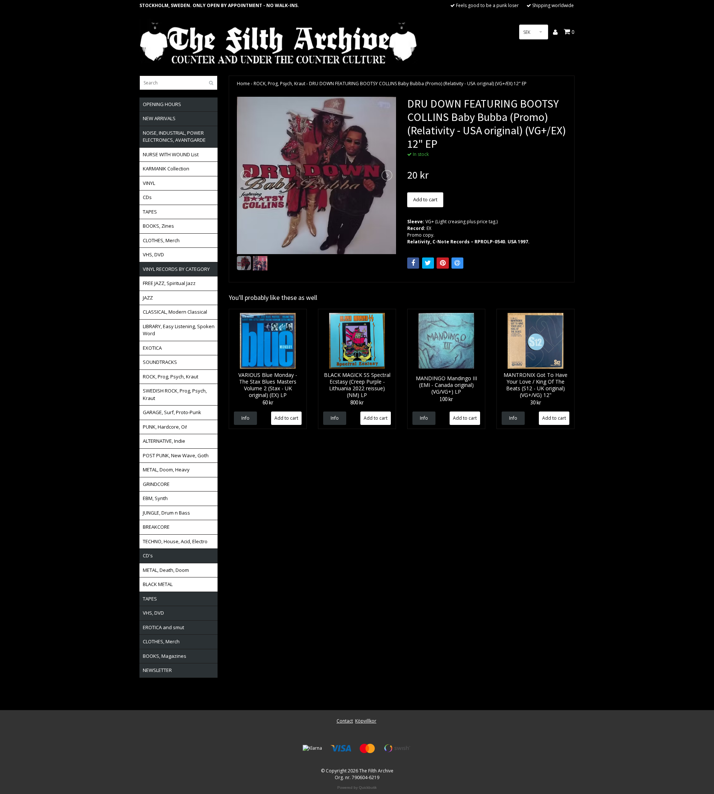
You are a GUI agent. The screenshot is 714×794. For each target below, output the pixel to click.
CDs (147, 197)
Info (245, 418)
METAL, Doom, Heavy (166, 469)
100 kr (446, 399)
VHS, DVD (153, 254)
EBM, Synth (155, 498)
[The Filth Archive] (278, 42)
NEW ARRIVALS (159, 118)
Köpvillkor (365, 721)
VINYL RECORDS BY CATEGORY (176, 269)
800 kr (357, 402)
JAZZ (148, 297)
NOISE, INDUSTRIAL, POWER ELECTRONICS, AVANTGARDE (174, 136)
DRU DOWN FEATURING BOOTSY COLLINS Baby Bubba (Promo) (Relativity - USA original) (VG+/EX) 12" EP (418, 83)
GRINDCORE (156, 484)
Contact (345, 721)
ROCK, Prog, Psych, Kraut (170, 376)
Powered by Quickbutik (357, 787)
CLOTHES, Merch (161, 240)
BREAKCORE (156, 527)
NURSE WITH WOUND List (171, 154)
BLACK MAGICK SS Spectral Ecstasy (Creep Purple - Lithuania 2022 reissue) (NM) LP (357, 384)
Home (243, 83)
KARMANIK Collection (166, 168)
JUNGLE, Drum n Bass (166, 512)
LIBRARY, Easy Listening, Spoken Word (179, 330)
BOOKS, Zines (158, 225)
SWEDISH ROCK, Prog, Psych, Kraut (175, 394)
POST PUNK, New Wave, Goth (176, 455)
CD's (148, 555)
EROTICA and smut (163, 627)
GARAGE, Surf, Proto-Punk (172, 412)
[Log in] (556, 32)
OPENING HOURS (162, 104)
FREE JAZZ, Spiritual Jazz (169, 283)
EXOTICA (152, 348)
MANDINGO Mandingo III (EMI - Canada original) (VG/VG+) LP (446, 385)
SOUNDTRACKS (160, 362)
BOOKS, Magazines (164, 656)
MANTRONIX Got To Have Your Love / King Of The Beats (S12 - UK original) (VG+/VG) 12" (535, 384)
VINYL (149, 183)
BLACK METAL (158, 584)
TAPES (150, 211)
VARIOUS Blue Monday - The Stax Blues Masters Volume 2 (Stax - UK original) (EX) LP (267, 384)
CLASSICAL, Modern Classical (175, 311)
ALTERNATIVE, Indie (164, 441)
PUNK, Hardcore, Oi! (165, 426)
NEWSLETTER (157, 670)
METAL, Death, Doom (166, 570)
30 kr (535, 402)
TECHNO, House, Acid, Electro (175, 541)
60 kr (268, 402)
